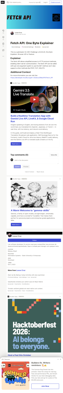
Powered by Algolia (34, 2)
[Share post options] (3, 56)
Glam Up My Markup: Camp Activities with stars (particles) (26, 276)
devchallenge (15, 47)
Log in (45, 2)
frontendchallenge (27, 47)
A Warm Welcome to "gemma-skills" (30, 210)
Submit (17, 166)
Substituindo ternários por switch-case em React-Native (25, 283)
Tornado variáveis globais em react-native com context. (25, 289)
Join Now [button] (45, 386)
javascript (45, 47)
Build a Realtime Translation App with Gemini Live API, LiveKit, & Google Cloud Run (32, 118)
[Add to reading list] (3, 44)
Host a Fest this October (19, 355)
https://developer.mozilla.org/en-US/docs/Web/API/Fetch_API (31, 78)
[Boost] (3, 50)
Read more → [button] (16, 144)
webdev (38, 47)
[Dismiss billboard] (60, 359)
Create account (55, 2)
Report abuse (40, 171)
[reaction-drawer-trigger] (3, 31)
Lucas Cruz (18, 32)
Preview (25, 166)
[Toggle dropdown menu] (57, 83)
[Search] (7, 2)
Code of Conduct (29, 171)
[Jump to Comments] (3, 38)
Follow (34, 240)
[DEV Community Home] (3, 2)
